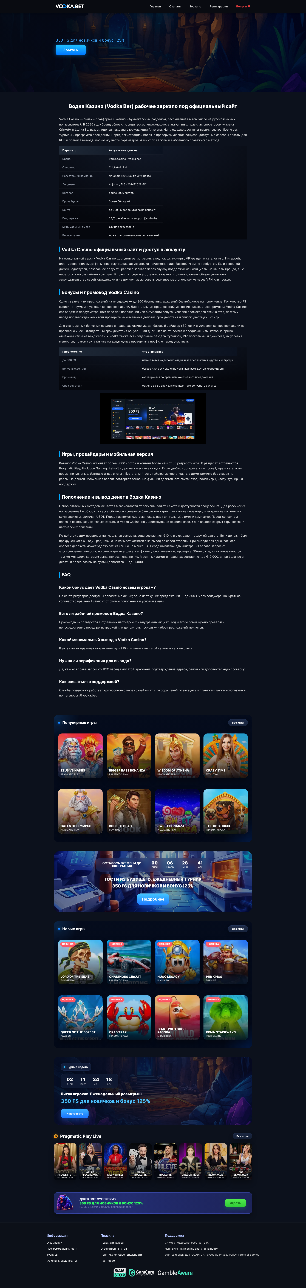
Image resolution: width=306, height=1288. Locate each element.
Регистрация (219, 6)
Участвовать (74, 1113)
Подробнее (153, 899)
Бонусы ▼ (243, 6)
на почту (212, 1248)
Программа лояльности (62, 1248)
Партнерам (108, 1260)
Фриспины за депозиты (62, 1260)
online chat (193, 1248)
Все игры (238, 722)
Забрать (70, 50)
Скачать (175, 6)
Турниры (52, 1254)
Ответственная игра (114, 1248)
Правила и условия (113, 1242)
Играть (235, 1203)
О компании (54, 1242)
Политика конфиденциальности (121, 1254)
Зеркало (195, 6)
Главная (155, 6)
